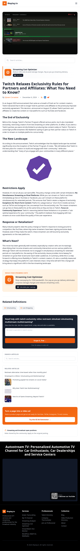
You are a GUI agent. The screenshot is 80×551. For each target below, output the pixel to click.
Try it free (19, 75)
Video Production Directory (67, 519)
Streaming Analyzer (29, 521)
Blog (62, 515)
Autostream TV (17, 447)
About (63, 523)
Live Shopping (28, 308)
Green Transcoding (28, 515)
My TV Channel (27, 518)
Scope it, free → (40, 340)
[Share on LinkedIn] (45, 97)
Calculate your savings (27, 287)
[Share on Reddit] (48, 97)
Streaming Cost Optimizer (27, 525)
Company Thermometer (46, 519)
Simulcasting (11, 308)
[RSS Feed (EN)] (42, 97)
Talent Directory (47, 515)
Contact (64, 526)
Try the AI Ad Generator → (40, 419)
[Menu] (76, 3)
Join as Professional (48, 523)
